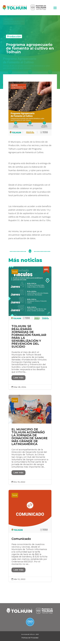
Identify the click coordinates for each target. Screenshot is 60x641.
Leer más (18, 377)
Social (14, 271)
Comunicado (30, 536)
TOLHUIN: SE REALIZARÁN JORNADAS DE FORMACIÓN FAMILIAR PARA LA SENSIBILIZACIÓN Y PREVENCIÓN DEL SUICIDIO (30, 328)
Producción (14, 36)
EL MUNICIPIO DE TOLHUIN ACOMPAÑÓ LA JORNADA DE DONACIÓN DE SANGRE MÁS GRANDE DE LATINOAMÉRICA (30, 439)
